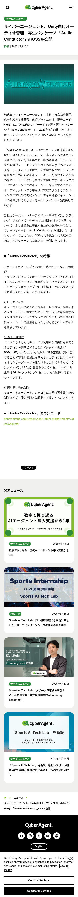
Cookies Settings (39, 880)
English (39, 846)
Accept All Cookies (39, 890)
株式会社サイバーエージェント (39, 7)
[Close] (71, 858)
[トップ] (5, 797)
